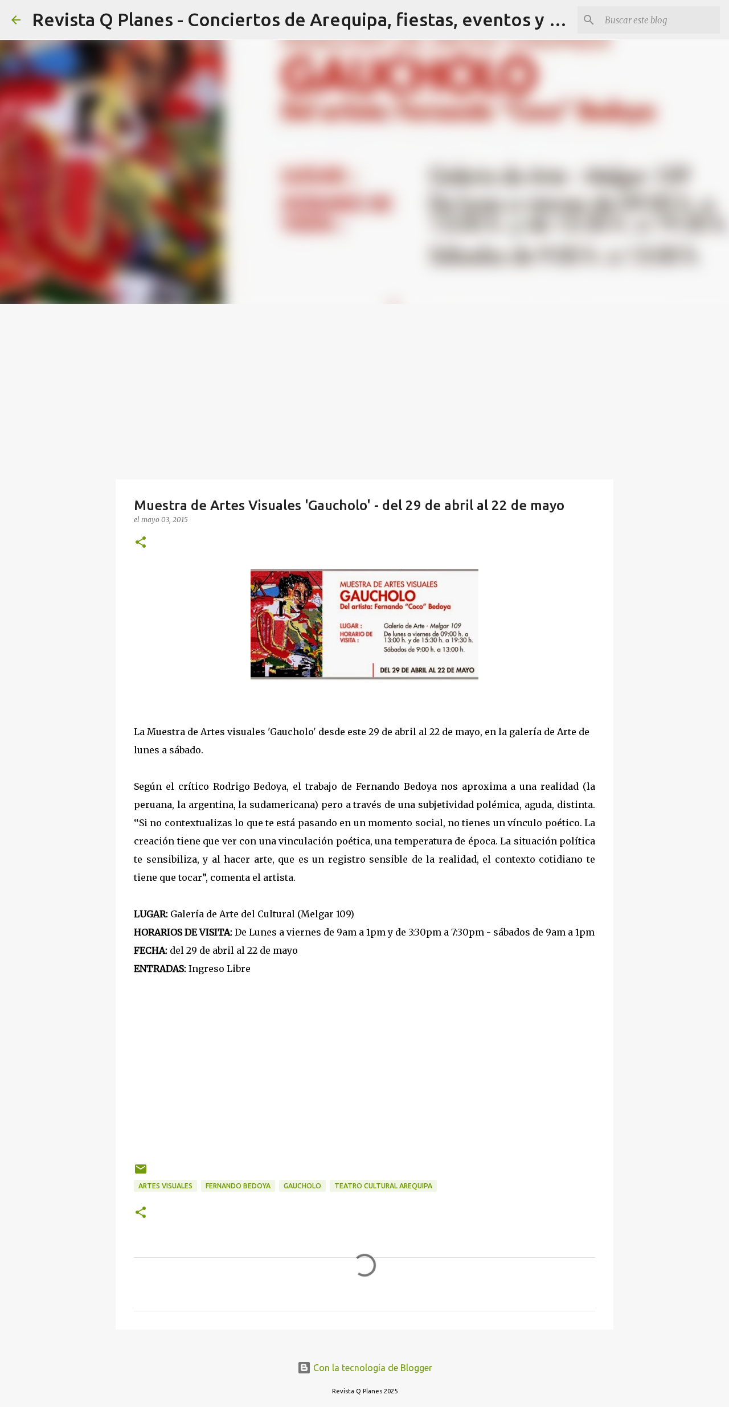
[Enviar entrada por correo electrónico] (141, 1173)
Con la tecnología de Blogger (371, 1368)
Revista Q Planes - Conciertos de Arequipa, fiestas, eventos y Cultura (320, 19)
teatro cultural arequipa (383, 1185)
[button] (141, 543)
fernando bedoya (238, 1185)
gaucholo (302, 1185)
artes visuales (165, 1185)
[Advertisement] (364, 389)
